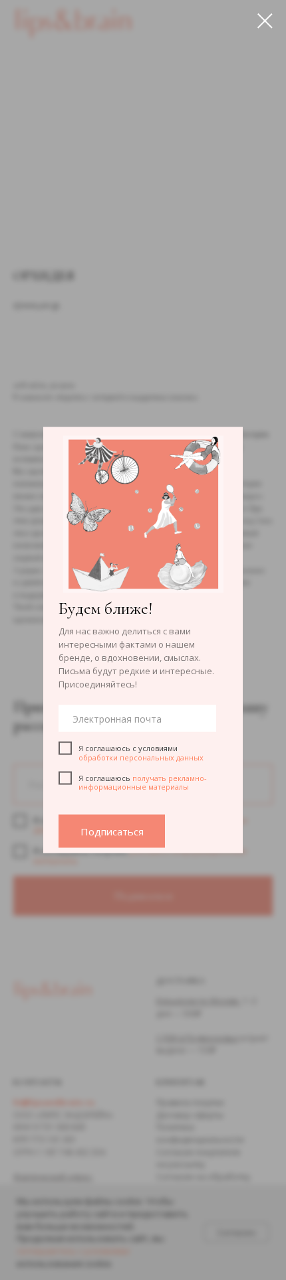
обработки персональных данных (141, 757)
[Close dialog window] (265, 21)
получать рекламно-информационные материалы (142, 782)
